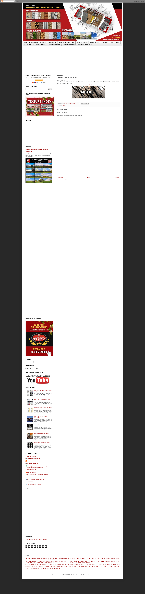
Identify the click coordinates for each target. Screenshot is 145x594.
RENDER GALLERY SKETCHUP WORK (87, 560)
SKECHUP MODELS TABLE (102, 560)
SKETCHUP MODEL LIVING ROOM (80, 563)
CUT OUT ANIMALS (72, 558)
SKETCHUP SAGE (31, 469)
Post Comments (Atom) (69, 180)
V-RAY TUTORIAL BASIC (39, 44)
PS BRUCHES (68, 560)
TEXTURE (64, 105)
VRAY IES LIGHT (91, 566)
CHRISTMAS (64, 558)
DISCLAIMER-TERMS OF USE (85, 44)
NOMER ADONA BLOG (32, 463)
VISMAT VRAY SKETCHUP (80, 566)
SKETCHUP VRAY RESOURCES (35, 461)
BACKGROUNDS (52, 42)
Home (88, 177)
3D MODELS (43, 42)
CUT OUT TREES (90, 558)
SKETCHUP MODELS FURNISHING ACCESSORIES (74, 564)
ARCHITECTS (29, 558)
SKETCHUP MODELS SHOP (42, 566)
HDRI (73, 42)
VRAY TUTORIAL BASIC (109, 566)
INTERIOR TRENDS (94, 42)
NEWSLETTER (51, 560)
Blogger (95, 574)
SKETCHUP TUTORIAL (82, 42)
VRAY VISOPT (54, 568)
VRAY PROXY (27, 44)
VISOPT (112, 42)
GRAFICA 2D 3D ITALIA (32, 477)
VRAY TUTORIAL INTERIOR (42, 568)
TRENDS (70, 566)
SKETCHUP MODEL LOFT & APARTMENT (100, 563)
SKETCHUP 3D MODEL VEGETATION (34, 561)
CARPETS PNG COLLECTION (47, 558)
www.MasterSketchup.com (33, 458)
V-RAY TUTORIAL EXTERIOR (53, 44)
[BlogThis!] (83, 103)
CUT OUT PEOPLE (81, 558)
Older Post (116, 177)
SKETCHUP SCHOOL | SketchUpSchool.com (38, 474)
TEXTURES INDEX (33, 42)
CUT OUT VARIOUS (100, 558)
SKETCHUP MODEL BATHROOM (105, 561)
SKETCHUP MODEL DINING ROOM (46, 563)
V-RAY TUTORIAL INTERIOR (69, 44)
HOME (25, 42)
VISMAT (117, 42)
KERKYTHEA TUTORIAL (42, 560)
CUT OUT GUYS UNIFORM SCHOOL (42, 399)
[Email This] (82, 103)
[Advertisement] (88, 60)
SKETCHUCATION (31, 472)
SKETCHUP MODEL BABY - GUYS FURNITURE (86, 561)
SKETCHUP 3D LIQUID (114, 560)
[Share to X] (85, 103)
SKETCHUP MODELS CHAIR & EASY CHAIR (49, 564)
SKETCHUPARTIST (31, 456)
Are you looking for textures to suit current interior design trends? (41, 434)
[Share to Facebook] (87, 103)
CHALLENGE (57, 558)
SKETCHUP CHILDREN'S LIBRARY (50, 561)
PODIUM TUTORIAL (60, 560)
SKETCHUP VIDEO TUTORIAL (34, 484)
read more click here (89, 84)
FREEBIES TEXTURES (110, 558)
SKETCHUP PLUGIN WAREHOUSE (35, 479)
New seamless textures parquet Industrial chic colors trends (41, 425)
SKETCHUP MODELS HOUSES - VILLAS (97, 564)
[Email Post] (79, 103)
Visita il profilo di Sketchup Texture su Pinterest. (36, 539)
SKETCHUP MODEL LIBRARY (63, 562)
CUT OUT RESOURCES (64, 42)
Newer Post (60, 177)
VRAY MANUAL (31, 482)
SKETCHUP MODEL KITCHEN (66, 561)
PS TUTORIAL (104, 42)
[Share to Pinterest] (88, 103)
